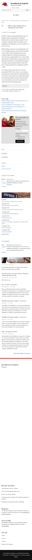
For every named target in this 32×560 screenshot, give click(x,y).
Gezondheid (12, 89)
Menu (17, 15)
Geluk (7, 89)
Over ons (3, 538)
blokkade (6, 91)
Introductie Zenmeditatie (7, 231)
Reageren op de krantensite (7, 544)
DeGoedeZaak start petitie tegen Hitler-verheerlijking (13, 502)
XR (19, 91)
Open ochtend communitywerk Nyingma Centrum (12, 209)
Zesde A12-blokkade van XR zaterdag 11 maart (13, 104)
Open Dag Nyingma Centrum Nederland (10, 205)
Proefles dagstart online (7, 217)
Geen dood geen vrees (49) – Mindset (10, 488)
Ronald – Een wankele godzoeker (9, 494)
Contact (3, 535)
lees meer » (4, 252)
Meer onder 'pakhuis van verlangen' (22, 353)
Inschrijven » (9, 184)
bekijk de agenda (5, 234)
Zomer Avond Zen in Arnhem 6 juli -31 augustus (12, 201)
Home (3, 20)
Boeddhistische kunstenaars (14, 245)
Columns (3, 541)
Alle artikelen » (5, 157)
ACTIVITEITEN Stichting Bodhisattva (10, 213)
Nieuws (6, 20)
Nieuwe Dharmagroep (6, 227)
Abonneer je (10, 179)
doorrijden (11, 91)
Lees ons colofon (5, 526)
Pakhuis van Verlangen (8, 264)
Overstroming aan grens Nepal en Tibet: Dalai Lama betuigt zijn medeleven (15, 498)
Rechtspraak (21, 89)
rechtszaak (16, 91)
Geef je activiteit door (6, 168)
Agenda (3, 166)
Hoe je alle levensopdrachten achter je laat (10, 491)
